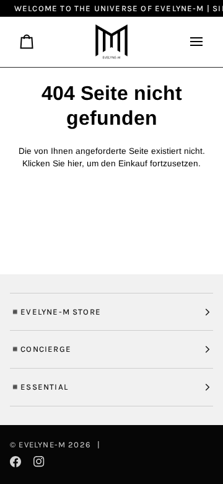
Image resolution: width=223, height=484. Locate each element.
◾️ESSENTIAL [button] (39, 387)
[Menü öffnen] (191, 42)
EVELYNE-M (42, 444)
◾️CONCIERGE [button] (40, 349)
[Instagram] (39, 461)
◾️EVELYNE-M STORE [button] (55, 311)
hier (75, 163)
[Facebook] (15, 461)
